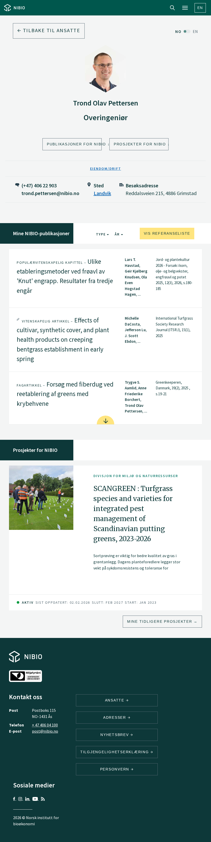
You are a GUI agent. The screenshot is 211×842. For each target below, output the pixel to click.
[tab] (105, 278)
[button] (105, 278)
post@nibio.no (45, 731)
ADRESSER (115, 717)
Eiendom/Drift (105, 168)
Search (172, 8)
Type (101, 234)
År (118, 234)
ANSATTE (115, 700)
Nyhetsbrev (115, 735)
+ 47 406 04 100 (45, 724)
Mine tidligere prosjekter (159, 621)
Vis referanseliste (167, 233)
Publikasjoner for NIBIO (74, 144)
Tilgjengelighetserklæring (115, 752)
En (200, 8)
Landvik (102, 193)
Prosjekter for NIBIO (140, 144)
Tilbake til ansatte (50, 30)
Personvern (115, 769)
